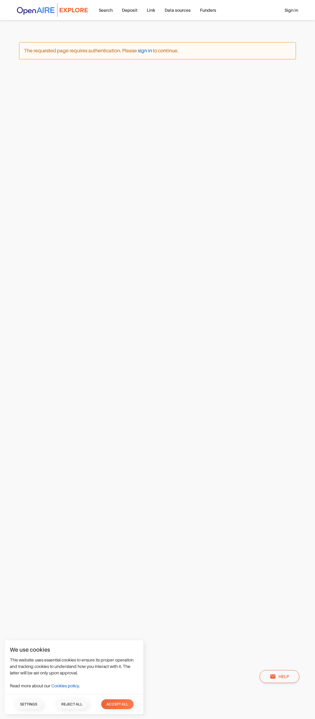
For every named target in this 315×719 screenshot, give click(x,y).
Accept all (117, 704)
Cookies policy (65, 685)
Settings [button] (28, 704)
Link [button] (151, 10)
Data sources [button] (178, 10)
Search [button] (106, 10)
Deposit (130, 10)
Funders (208, 10)
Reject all (71, 704)
